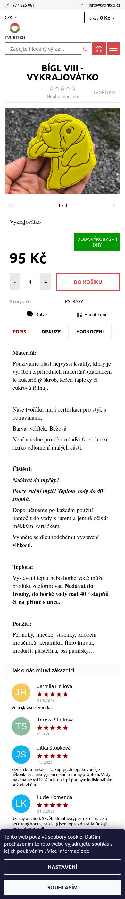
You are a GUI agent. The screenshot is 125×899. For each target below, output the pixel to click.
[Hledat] (86, 48)
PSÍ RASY (74, 301)
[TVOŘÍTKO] (62, 31)
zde (85, 850)
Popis (19, 331)
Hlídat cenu (96, 314)
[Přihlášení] (99, 48)
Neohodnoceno (62, 96)
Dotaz (41, 314)
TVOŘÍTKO (104, 92)
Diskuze (51, 331)
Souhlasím (62, 887)
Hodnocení (90, 331)
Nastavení (62, 866)
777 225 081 (24, 5)
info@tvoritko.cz (104, 5)
